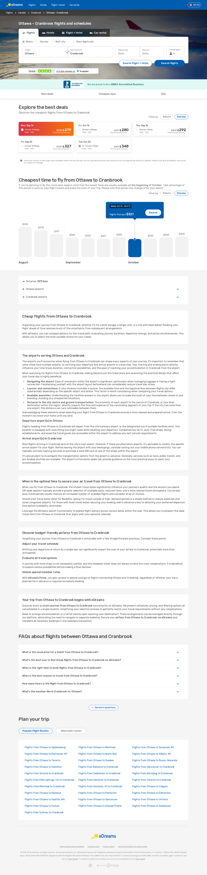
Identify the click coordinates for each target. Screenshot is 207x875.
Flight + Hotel (58, 5)
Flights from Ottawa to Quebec (96, 760)
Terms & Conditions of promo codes (132, 847)
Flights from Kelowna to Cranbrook (98, 766)
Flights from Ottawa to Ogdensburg (45, 747)
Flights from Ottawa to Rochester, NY (46, 753)
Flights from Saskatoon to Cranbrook (99, 773)
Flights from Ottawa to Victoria (150, 799)
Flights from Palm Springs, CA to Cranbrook (49, 779)
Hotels (43, 5)
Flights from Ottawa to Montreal (96, 747)
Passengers (174, 49)
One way (181, 116)
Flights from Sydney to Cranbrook (44, 812)
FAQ (163, 93)
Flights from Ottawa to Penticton (97, 792)
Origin (27, 50)
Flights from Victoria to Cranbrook (44, 773)
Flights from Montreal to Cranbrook (45, 786)
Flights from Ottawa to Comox (42, 805)
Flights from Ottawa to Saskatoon (151, 805)
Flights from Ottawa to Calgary (150, 786)
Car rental (74, 5)
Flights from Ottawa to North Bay (97, 753)
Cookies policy (94, 847)
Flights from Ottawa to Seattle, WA (45, 799)
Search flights (169, 63)
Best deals (47, 93)
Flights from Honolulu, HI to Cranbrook (100, 786)
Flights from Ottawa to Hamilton (43, 766)
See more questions (105, 707)
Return (145, 50)
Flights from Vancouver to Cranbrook (153, 766)
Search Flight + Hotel (135, 63)
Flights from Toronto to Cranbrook (151, 779)
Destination (76, 50)
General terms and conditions (72, 847)
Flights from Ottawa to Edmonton (151, 792)
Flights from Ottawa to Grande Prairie (100, 805)
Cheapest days (107, 93)
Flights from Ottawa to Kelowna (43, 792)
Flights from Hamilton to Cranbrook (98, 779)
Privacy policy (108, 847)
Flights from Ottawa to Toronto (42, 760)
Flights (32, 5)
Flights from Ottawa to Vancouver (97, 799)
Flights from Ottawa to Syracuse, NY (153, 747)
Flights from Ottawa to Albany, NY (151, 753)
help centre (140, 859)
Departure (123, 50)
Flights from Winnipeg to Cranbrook (152, 773)
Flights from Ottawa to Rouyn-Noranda (154, 760)
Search (153, 212)
